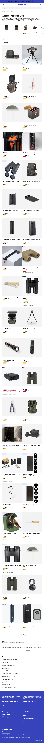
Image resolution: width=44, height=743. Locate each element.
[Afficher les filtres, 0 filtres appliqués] (3, 39)
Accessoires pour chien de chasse (8, 674)
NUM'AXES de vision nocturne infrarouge (11, 387)
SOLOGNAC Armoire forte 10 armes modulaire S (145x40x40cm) (30, 153)
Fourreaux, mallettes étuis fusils (8, 665)
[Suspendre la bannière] (39, 1)
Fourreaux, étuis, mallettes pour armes (9, 659)
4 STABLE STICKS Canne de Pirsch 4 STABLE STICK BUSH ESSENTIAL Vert (10, 505)
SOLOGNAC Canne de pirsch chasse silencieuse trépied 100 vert (30, 329)
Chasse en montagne (6, 682)
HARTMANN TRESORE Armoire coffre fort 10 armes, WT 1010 (32, 240)
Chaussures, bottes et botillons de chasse (10, 673)
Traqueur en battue (6, 685)
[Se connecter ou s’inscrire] (38, 4)
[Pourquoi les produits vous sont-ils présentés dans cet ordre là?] (2, 42)
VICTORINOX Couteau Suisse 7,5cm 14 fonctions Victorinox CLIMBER (31, 95)
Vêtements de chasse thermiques (8, 676)
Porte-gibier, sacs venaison (7, 667)
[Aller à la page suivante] (26, 634)
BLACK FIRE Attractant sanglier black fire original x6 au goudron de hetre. (32, 124)
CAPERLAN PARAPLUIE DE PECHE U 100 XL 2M (11, 124)
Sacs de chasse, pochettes (25, 33)
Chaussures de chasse (6, 678)
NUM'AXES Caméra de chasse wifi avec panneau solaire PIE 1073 (11, 329)
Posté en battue (5, 670)
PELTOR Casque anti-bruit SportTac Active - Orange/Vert (12, 95)
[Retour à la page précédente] (18, 634)
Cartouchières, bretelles (7, 660)
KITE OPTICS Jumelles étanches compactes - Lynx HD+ (12, 566)
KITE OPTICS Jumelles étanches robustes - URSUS (32, 298)
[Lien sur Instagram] (8, 717)
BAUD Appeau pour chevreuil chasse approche (11, 66)
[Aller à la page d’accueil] (21, 4)
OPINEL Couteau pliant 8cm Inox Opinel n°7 (12, 297)
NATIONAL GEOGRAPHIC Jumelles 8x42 (11, 181)
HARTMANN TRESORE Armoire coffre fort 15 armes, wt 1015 (11, 211)
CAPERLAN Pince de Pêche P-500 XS (10, 417)
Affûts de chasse (5, 668)
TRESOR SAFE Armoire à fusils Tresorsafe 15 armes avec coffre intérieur (32, 505)
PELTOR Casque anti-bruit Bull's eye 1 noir (31, 595)
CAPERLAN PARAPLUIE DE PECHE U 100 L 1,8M (31, 566)
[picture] (12, 54)
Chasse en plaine (5, 681)
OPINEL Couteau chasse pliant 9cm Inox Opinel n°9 (31, 534)
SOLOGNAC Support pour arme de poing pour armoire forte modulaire (11, 153)
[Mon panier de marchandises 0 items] (40, 4)
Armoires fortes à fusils (6, 32)
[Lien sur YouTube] (5, 717)
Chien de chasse (5, 662)
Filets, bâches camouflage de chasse (9, 687)
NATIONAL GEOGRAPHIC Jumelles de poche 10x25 (12, 475)
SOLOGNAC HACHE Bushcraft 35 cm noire (12, 267)
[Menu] (3, 4)
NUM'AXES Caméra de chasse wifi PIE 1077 (32, 417)
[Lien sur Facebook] (3, 717)
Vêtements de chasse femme (7, 684)
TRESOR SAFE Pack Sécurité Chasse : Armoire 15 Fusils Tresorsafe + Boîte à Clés (12, 446)
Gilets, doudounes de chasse (7, 671)
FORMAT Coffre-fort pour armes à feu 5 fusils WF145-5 (11, 240)
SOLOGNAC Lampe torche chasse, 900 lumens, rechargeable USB (11, 359)
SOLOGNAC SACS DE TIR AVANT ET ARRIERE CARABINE (32, 446)
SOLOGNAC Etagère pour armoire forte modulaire (31, 211)
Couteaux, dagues (34, 32)
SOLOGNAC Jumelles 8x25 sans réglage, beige (31, 268)
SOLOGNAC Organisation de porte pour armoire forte (31, 359)
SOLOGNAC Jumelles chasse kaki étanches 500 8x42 (32, 388)
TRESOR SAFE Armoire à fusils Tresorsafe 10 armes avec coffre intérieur (32, 475)
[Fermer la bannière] (41, 1)
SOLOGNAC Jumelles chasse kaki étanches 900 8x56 (12, 596)
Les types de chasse (6, 663)
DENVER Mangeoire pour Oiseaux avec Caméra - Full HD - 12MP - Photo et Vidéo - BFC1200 (12, 535)
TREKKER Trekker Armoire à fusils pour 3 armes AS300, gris (11, 625)
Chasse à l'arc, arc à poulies (7, 679)
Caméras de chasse (16, 32)
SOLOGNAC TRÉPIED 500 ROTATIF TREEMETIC (30, 66)
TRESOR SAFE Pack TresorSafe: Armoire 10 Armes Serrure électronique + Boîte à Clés (32, 625)
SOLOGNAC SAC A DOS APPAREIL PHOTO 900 (31, 182)
